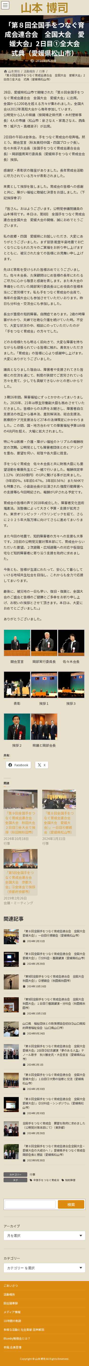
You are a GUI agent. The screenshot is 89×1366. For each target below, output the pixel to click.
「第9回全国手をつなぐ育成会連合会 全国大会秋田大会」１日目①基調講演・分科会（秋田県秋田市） (54, 1003)
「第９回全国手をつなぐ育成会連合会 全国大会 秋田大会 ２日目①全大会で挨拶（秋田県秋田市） (21, 823)
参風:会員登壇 (12, 1347)
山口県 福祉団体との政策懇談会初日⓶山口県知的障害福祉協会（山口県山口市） (54, 1025)
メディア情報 (12, 1312)
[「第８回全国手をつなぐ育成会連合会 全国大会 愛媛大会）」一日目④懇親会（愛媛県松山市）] (59, 799)
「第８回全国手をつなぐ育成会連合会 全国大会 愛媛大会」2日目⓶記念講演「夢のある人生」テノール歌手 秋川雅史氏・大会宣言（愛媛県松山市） (55, 1052)
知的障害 (70, 1180)
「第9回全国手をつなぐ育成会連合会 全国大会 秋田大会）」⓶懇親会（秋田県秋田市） (55, 978)
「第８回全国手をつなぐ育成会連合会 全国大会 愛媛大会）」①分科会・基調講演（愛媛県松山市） (55, 956)
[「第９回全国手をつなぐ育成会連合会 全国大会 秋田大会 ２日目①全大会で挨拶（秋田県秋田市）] (20, 799)
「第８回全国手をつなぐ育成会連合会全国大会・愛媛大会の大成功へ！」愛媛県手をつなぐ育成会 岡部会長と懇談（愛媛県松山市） (55, 1150)
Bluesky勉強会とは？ (17, 1338)
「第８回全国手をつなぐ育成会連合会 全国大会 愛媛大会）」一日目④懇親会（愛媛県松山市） (59, 823)
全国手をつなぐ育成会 (46, 1180)
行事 (32, 1174)
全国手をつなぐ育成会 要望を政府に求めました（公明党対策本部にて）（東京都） (54, 1125)
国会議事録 (11, 1303)
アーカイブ (12, 1226)
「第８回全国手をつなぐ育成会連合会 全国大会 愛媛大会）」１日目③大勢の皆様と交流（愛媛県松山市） (55, 1079)
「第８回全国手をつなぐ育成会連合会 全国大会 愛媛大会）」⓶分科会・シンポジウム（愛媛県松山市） (55, 1103)
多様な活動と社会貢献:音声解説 (24, 1329)
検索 (71, 1204)
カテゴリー (12, 1258)
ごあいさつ (11, 1285)
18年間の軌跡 (12, 1321)
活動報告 (9, 1294)
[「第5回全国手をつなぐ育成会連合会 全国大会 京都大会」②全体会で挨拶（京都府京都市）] (20, 858)
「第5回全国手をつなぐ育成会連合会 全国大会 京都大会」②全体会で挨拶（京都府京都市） (20, 882)
